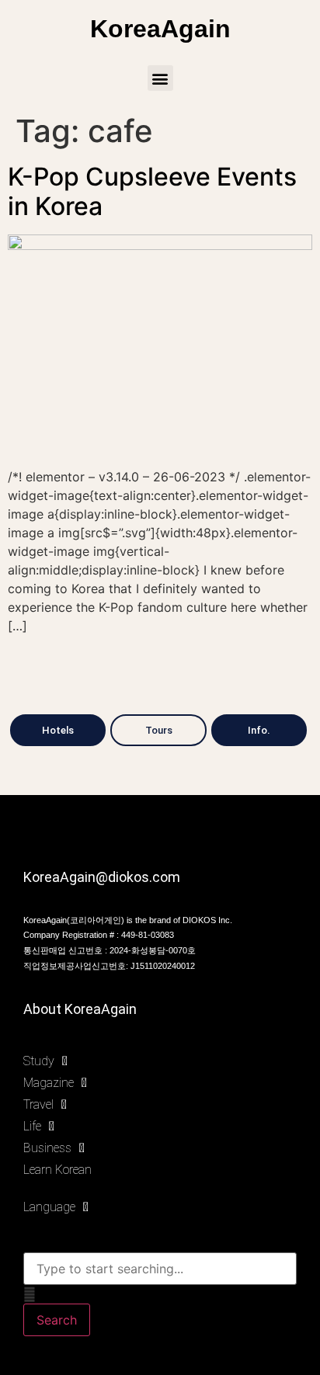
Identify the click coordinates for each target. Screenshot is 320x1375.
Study (38, 1061)
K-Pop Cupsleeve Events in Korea (152, 191)
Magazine (48, 1082)
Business (47, 1148)
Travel (38, 1104)
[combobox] (160, 1268)
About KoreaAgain (80, 1009)
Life (32, 1126)
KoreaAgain (160, 29)
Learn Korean (57, 1169)
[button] (160, 78)
